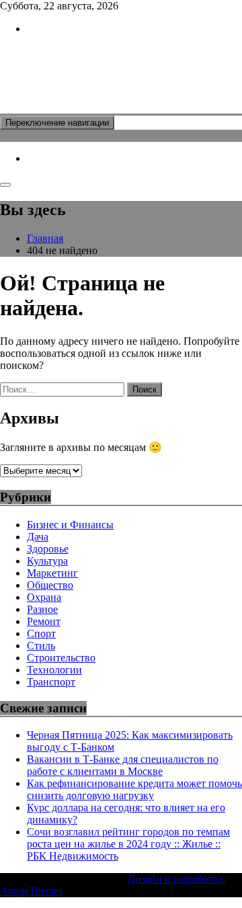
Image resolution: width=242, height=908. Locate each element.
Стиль (41, 645)
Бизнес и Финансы (70, 524)
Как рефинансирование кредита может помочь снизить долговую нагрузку (134, 789)
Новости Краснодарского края (104, 73)
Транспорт (51, 682)
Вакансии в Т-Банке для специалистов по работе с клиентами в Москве (122, 765)
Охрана (44, 597)
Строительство (61, 657)
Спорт (41, 633)
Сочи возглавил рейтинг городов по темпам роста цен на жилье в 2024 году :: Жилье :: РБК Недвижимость (128, 844)
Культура (47, 561)
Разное (42, 609)
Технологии (54, 669)
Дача (37, 536)
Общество (50, 585)
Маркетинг (52, 573)
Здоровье (48, 548)
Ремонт (44, 621)
